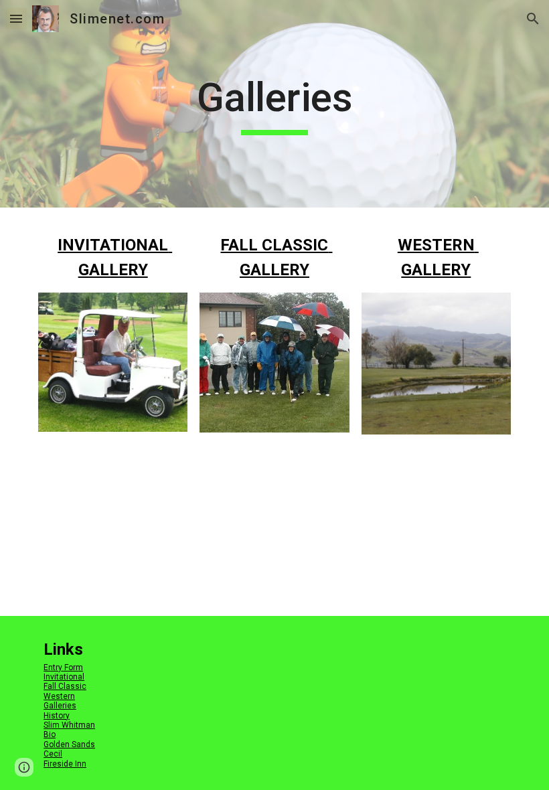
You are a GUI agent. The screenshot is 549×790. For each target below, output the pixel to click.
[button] (16, 18)
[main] (274, 104)
